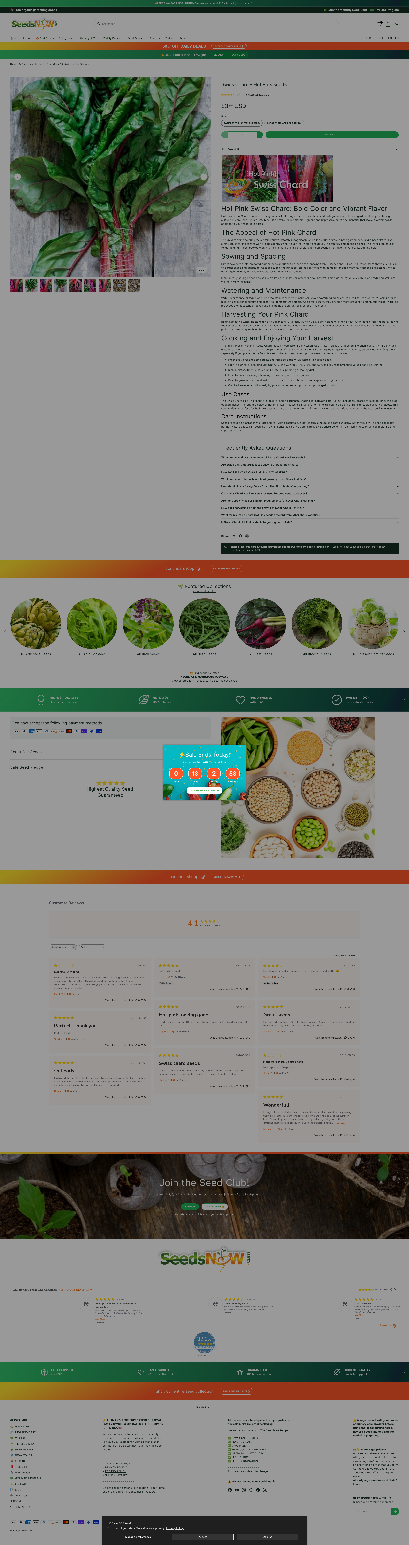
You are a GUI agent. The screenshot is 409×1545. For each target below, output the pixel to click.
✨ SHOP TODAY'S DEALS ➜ (204, 790)
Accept (202, 1536)
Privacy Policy (175, 1528)
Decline (267, 1536)
